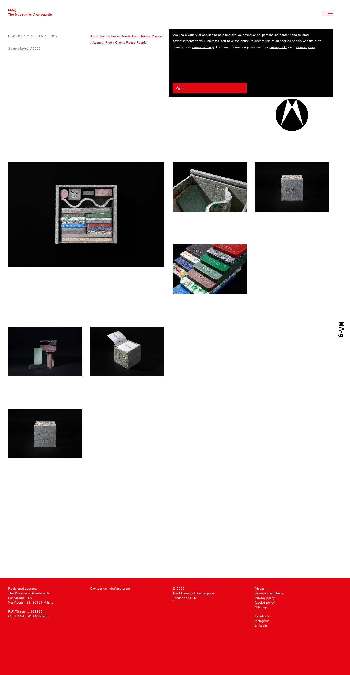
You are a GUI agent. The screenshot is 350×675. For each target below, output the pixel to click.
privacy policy (279, 47)
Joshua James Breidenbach (119, 36)
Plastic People (136, 42)
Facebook (262, 616)
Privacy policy (265, 598)
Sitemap (261, 607)
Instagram (262, 621)
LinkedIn (261, 625)
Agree (180, 88)
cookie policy (305, 47)
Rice (108, 42)
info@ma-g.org (119, 588)
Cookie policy (265, 602)
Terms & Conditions (269, 593)
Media (259, 588)
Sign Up (325, 13)
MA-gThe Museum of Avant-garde (30, 12)
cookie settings (203, 47)
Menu (330, 13)
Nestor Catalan (152, 36)
